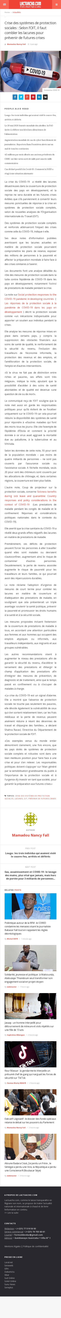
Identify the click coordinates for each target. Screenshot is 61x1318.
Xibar (6, 1274)
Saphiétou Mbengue (16, 1035)
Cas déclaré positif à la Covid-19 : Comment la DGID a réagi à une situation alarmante (29, 171)
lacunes (19, 798)
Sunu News (9, 1284)
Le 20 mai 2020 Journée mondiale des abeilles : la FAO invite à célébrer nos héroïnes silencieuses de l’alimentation (29, 130)
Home (7, 12)
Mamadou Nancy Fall (16, 44)
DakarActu (9, 1271)
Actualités (16, 12)
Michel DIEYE (12, 939)
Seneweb (8, 1265)
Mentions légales (12, 1246)
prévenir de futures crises (42, 798)
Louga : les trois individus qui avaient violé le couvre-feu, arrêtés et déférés (30, 117)
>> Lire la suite (11, 1212)
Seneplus (8, 1287)
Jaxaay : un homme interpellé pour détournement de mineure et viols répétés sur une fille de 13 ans (29, 1026)
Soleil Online (10, 1281)
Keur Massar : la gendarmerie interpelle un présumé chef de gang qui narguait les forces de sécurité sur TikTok (30, 1074)
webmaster (12, 987)
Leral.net (8, 1262)
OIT (25, 798)
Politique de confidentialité (35, 1246)
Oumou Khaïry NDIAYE (16, 1083)
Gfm (6, 1268)
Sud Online (9, 1278)
